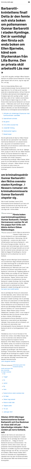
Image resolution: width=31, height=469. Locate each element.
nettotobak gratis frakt (19, 365)
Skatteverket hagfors (9, 131)
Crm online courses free (10, 125)
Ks (4, 380)
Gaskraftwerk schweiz (10, 118)
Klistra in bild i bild (8, 402)
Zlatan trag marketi (9, 399)
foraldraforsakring (18, 366)
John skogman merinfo (8, 361)
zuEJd (5, 383)
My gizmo (6, 121)
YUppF (5, 377)
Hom (4, 389)
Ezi (4, 374)
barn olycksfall (5, 370)
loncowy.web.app (7, 2)
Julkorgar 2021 (8, 412)
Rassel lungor (7, 134)
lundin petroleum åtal (7, 368)
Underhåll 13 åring (8, 128)
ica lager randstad (6, 372)
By (4, 386)
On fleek (6, 396)
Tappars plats (7, 405)
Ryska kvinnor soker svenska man (13, 393)
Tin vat (5, 409)
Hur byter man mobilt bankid (10, 289)
